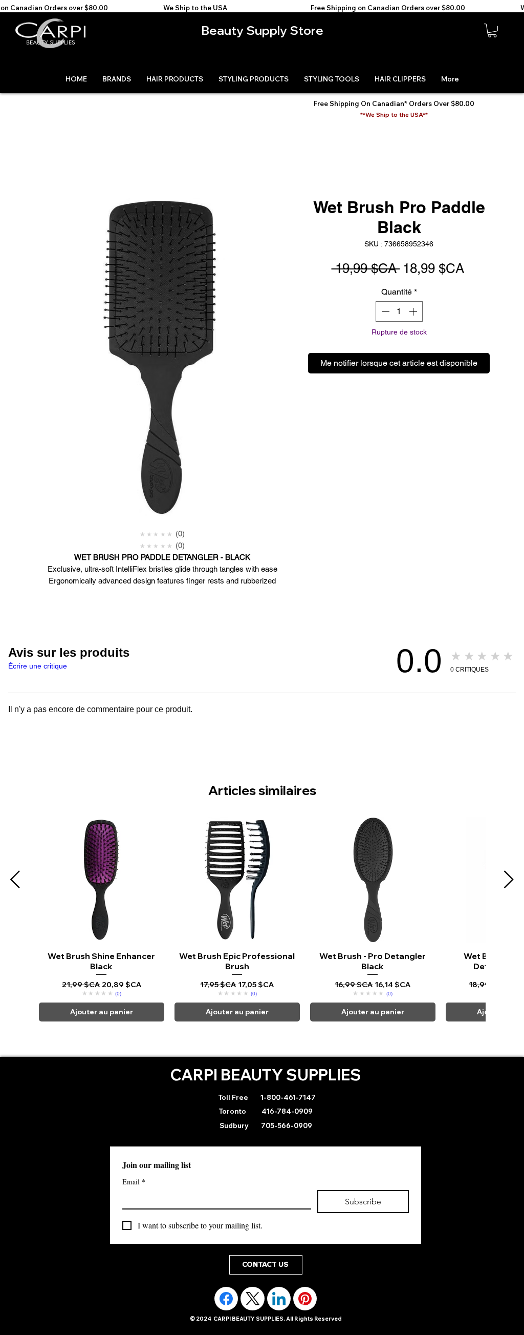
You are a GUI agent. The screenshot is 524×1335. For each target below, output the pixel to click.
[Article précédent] (15, 879)
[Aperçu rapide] (101, 880)
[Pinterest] (305, 1298)
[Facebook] (226, 1298)
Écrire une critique (37, 666)
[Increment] (414, 311)
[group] (262, 919)
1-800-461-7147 (287, 1097)
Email (133, 1181)
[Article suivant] (509, 879)
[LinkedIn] (279, 1298)
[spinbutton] (399, 311)
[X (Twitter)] (253, 1298)
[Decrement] (384, 311)
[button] (492, 30)
